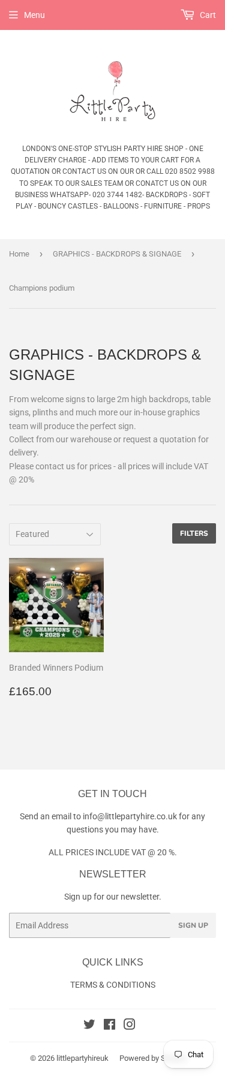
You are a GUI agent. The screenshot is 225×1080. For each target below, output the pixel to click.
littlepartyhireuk (82, 1058)
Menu (34, 15)
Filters (194, 533)
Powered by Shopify (153, 1058)
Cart (207, 15)
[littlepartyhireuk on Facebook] (109, 1026)
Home (19, 253)
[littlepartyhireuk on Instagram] (130, 1026)
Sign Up (193, 925)
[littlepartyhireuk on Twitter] (89, 1026)
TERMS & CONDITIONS (112, 985)
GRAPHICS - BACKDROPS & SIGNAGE (117, 253)
